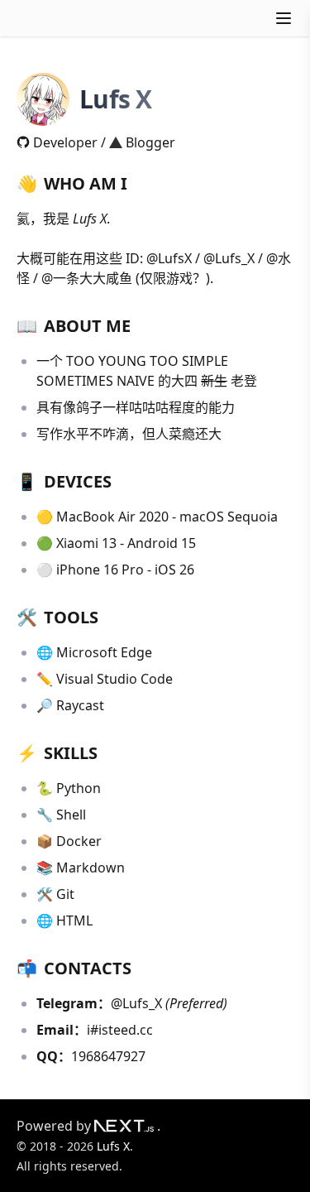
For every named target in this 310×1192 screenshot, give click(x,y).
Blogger (150, 142)
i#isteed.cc (120, 1030)
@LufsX (169, 258)
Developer (65, 142)
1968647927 (108, 1056)
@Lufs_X (229, 258)
